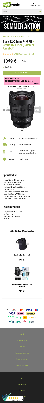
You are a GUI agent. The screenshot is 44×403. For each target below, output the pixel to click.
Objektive (21, 36)
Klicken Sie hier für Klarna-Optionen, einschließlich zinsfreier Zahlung (22, 87)
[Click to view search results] (40, 12)
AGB (22, 378)
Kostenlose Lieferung (22, 353)
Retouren (22, 347)
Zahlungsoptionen (22, 359)
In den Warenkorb (22, 72)
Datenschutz (22, 384)
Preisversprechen (22, 365)
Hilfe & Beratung (22, 340)
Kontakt (22, 334)
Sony (27, 36)
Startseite (6, 36)
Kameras (14, 36)
